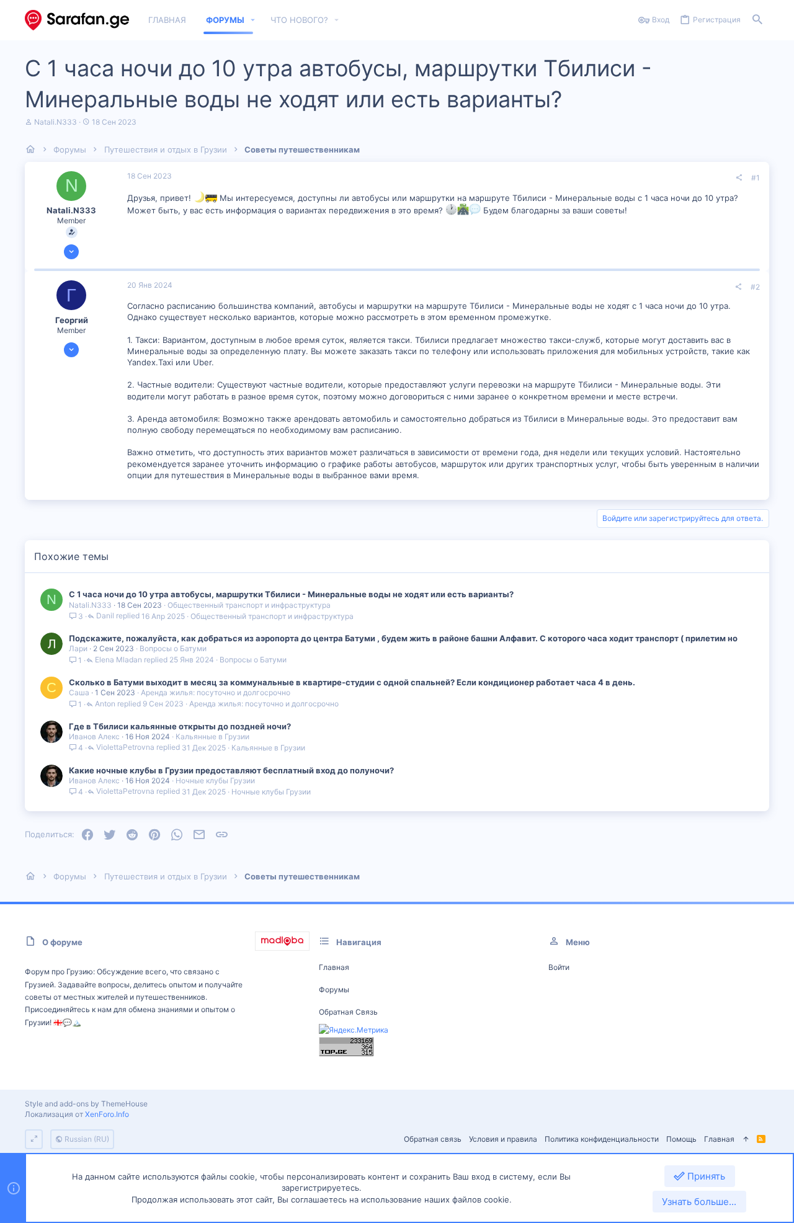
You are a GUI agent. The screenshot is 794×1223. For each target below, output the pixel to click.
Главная (334, 967)
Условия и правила (503, 1139)
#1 (755, 177)
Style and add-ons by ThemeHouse (86, 1103)
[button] (253, 20)
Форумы (334, 989)
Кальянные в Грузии (212, 736)
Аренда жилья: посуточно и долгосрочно (215, 692)
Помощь (681, 1139)
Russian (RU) (86, 1139)
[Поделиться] (739, 178)
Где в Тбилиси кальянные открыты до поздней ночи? (180, 726)
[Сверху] (745, 1140)
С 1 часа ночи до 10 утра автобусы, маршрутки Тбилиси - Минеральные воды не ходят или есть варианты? (291, 594)
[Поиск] (757, 20)
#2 (755, 286)
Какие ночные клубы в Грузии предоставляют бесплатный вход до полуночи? (231, 770)
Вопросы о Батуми (173, 648)
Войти (558, 967)
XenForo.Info (107, 1114)
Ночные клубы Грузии (215, 780)
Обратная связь (348, 1011)
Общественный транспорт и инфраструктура (249, 605)
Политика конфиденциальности (602, 1139)
